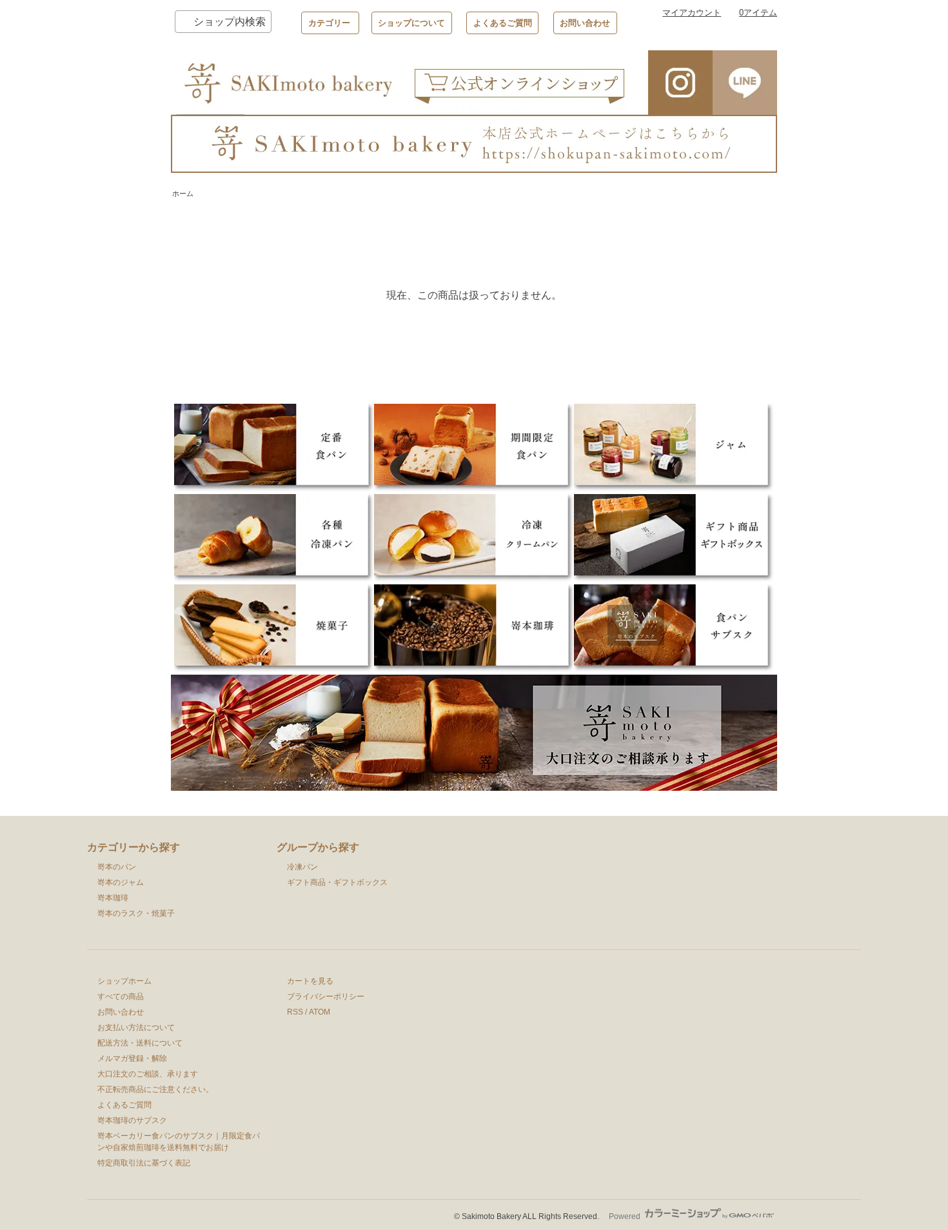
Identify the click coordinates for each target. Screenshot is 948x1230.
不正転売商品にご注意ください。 (155, 1089)
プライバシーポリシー (325, 996)
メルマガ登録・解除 (132, 1058)
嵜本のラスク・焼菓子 (136, 913)
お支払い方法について (136, 1027)
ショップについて (411, 23)
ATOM (319, 1012)
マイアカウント (691, 12)
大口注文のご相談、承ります (147, 1073)
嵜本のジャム (120, 882)
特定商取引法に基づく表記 (143, 1162)
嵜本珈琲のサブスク (132, 1120)
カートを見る (310, 981)
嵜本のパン (116, 866)
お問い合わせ (585, 23)
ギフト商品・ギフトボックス (337, 882)
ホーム (182, 193)
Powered (625, 1216)
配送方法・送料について (140, 1042)
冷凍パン (302, 866)
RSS (295, 1012)
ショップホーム (124, 981)
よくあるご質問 (502, 23)
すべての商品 (120, 996)
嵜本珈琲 (112, 897)
